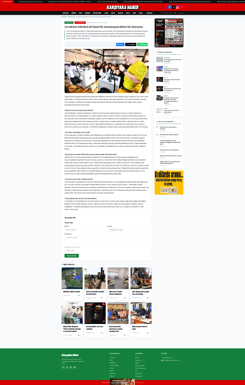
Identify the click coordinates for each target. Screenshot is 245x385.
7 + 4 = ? (72, 247)
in (70, 367)
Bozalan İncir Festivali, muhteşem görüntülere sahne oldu (171, 70)
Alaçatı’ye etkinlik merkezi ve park (171, 155)
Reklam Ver (138, 360)
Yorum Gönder (72, 256)
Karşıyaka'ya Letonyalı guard (169, 150)
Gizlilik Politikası (140, 365)
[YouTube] (181, 7)
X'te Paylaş (131, 44)
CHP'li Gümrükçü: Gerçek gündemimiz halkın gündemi (222, 1)
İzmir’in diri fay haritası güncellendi (97, 1)
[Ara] (63, 7)
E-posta (109, 226)
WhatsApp (143, 44)
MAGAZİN (120, 13)
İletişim (137, 363)
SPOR (80, 13)
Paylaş (121, 44)
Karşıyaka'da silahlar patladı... (169, 134)
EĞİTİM (113, 13)
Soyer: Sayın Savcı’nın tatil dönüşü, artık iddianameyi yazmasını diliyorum (179, 1)
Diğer (140, 13)
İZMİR (134, 13)
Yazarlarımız (139, 376)
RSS (136, 371)
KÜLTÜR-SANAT (97, 13)
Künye (137, 357)
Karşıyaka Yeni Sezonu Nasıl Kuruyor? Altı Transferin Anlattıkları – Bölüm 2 (59, 1)
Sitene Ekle (138, 373)
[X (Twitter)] (173, 7)
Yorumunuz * (68, 234)
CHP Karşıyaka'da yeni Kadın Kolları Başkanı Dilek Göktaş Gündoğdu (132, 1)
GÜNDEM (73, 13)
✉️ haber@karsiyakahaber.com (170, 360)
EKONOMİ (87, 13)
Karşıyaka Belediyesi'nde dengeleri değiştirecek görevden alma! (170, 142)
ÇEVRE (106, 13)
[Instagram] (177, 7)
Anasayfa (66, 13)
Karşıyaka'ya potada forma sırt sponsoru (20, 1)
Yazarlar (149, 13)
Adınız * (67, 226)
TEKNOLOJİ (71, 16)
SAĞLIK (128, 13)
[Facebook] (169, 7)
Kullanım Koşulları (140, 368)
